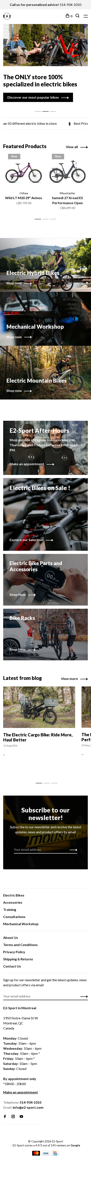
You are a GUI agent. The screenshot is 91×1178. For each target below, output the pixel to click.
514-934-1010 (70, 5)
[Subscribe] (72, 849)
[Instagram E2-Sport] (13, 1117)
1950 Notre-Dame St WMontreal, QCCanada (20, 1023)
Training (9, 909)
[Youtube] (21, 1117)
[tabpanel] (45, 63)
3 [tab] (54, 107)
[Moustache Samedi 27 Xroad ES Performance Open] (67, 172)
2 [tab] (47, 107)
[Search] (78, 16)
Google (75, 1145)
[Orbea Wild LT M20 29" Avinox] (23, 172)
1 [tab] (39, 107)
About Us (10, 937)
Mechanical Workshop (21, 924)
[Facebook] (5, 1117)
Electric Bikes (13, 895)
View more (69, 679)
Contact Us (12, 966)
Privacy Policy (14, 952)
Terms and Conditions (20, 945)
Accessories (12, 902)
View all (72, 147)
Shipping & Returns (18, 959)
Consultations (14, 917)
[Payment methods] (36, 1154)
